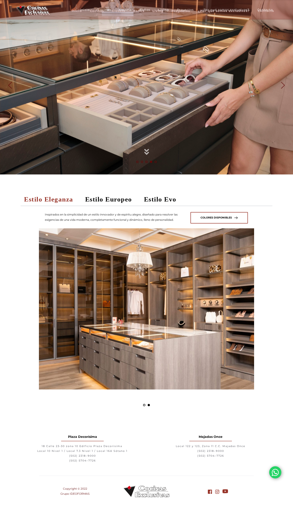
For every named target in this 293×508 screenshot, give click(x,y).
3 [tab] (146, 162)
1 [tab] (137, 162)
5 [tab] (156, 162)
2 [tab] (142, 162)
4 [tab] (151, 162)
